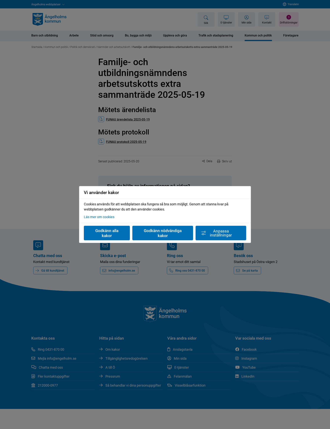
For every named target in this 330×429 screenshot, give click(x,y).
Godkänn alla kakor (106, 233)
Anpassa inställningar (221, 233)
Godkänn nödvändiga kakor (163, 233)
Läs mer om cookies (99, 216)
